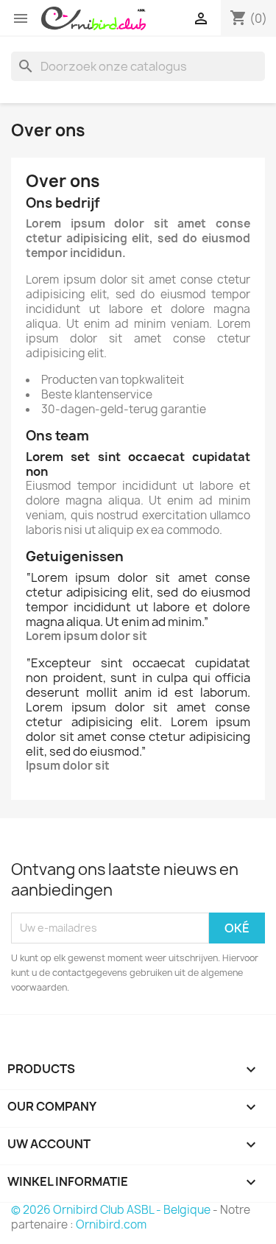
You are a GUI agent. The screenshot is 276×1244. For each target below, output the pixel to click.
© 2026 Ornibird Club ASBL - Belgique (110, 1209)
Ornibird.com (111, 1224)
